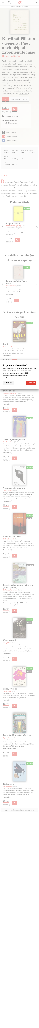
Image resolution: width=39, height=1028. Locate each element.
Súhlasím (32, 383)
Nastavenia (9, 383)
